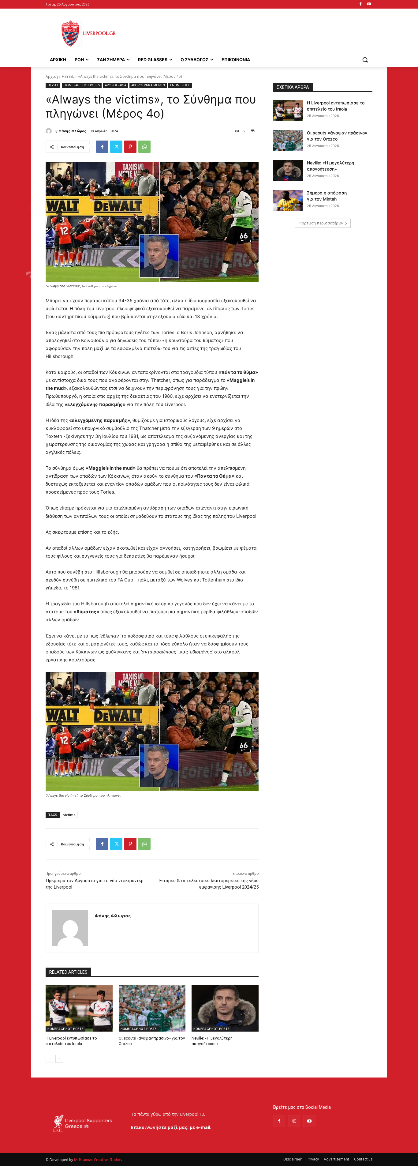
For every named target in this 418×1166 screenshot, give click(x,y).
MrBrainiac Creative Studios (98, 1160)
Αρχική (52, 76)
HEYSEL (68, 76)
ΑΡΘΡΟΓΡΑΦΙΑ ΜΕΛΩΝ (148, 85)
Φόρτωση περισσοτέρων (320, 223)
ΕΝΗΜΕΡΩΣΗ (180, 85)
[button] (365, 59)
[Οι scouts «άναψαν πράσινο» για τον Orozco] (152, 1008)
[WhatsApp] (144, 147)
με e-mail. (200, 1127)
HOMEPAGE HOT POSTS (82, 85)
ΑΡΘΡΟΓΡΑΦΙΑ (115, 85)
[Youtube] (368, 4)
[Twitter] (116, 147)
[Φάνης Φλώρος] (50, 131)
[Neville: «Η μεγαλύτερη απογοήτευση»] (225, 1008)
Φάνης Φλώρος (72, 131)
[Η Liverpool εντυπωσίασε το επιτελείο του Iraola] (79, 1008)
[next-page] (59, 1059)
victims (69, 814)
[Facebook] (360, 4)
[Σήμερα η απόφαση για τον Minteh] (288, 200)
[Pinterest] (130, 147)
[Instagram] (294, 1121)
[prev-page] (49, 1059)
